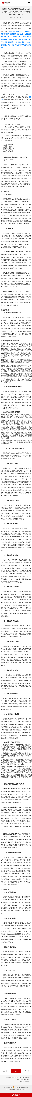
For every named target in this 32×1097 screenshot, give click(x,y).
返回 (16, 1071)
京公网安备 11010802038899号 (21, 1087)
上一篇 (5, 1071)
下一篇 (27, 1071)
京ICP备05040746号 (8, 1087)
